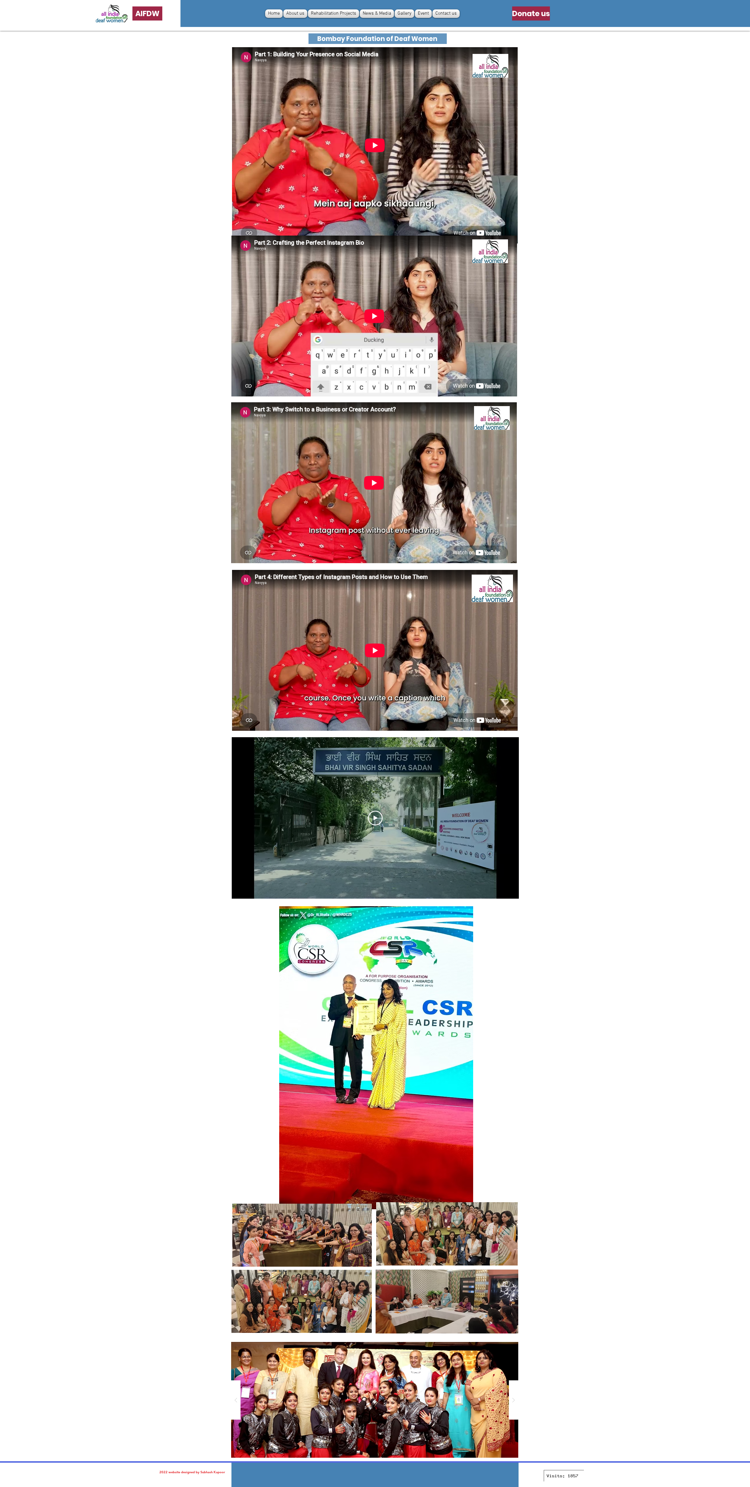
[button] (376, 1057)
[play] (504, 1347)
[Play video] (375, 818)
